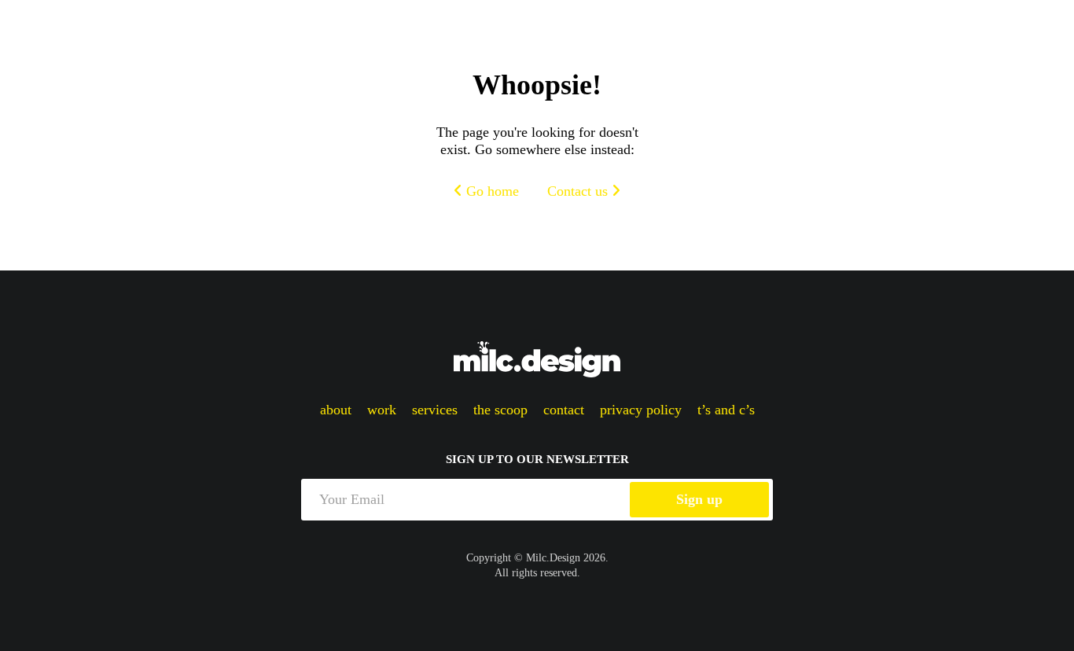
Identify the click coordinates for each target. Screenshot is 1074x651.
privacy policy (641, 409)
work (381, 409)
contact (563, 409)
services (435, 409)
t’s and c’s (726, 409)
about (335, 409)
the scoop (500, 409)
